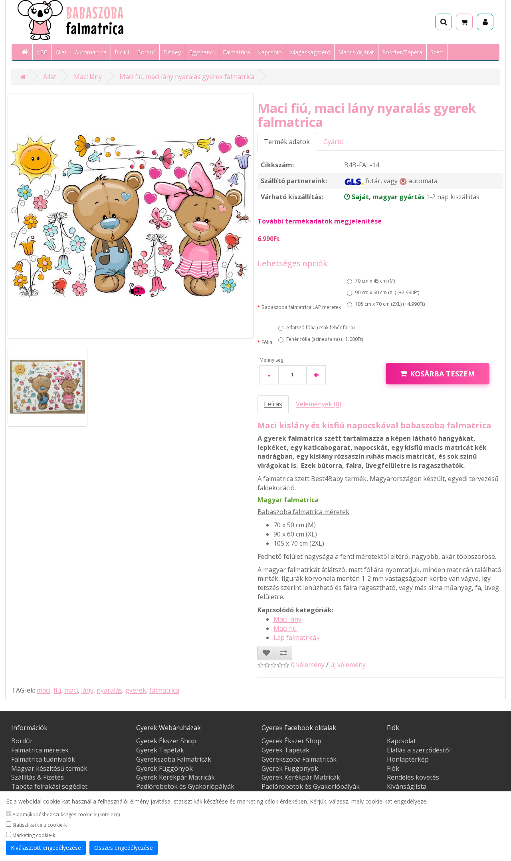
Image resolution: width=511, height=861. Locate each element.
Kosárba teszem (442, 373)
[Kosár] (464, 22)
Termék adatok (287, 141)
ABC (42, 52)
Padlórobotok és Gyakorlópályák (185, 786)
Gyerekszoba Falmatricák (173, 759)
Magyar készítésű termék (49, 768)
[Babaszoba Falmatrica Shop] (93, 20)
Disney (172, 52)
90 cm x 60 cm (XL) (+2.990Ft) (387, 292)
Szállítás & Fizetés (37, 777)
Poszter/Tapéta (402, 52)
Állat (61, 52)
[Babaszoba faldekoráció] (25, 52)
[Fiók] (485, 22)
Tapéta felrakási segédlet (49, 786)
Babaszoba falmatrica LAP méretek (301, 307)
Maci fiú (285, 628)
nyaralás (109, 690)
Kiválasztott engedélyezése (46, 847)
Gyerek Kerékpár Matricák (175, 777)
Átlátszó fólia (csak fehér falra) (320, 327)
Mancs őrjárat (356, 52)
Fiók (393, 768)
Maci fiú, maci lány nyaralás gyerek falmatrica (186, 76)
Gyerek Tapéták (160, 750)
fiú (57, 690)
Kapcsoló (270, 52)
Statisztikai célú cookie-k (39, 824)
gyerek (135, 690)
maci (43, 690)
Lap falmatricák (296, 637)
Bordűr (146, 52)
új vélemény (348, 664)
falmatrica (164, 690)
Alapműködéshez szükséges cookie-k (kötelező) (65, 814)
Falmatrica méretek (40, 750)
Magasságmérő (310, 52)
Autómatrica (91, 52)
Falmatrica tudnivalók (43, 759)
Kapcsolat (401, 740)
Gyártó (333, 141)
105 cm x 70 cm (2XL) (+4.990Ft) (390, 304)
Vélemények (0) (318, 404)
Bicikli (122, 52)
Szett (437, 52)
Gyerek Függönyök (164, 768)
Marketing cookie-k (33, 835)
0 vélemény (308, 664)
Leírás (273, 404)
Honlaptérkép (408, 759)
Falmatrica (236, 52)
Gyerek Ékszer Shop (166, 740)
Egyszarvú (202, 52)
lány (87, 690)
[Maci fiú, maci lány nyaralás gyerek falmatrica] (131, 216)
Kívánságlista (406, 786)
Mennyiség (271, 359)
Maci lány (88, 76)
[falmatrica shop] (23, 76)
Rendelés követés (413, 777)
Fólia (266, 342)
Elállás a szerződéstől (419, 750)
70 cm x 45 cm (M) (375, 280)
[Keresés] (443, 22)
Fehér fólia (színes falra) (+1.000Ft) (324, 339)
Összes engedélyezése (123, 847)
